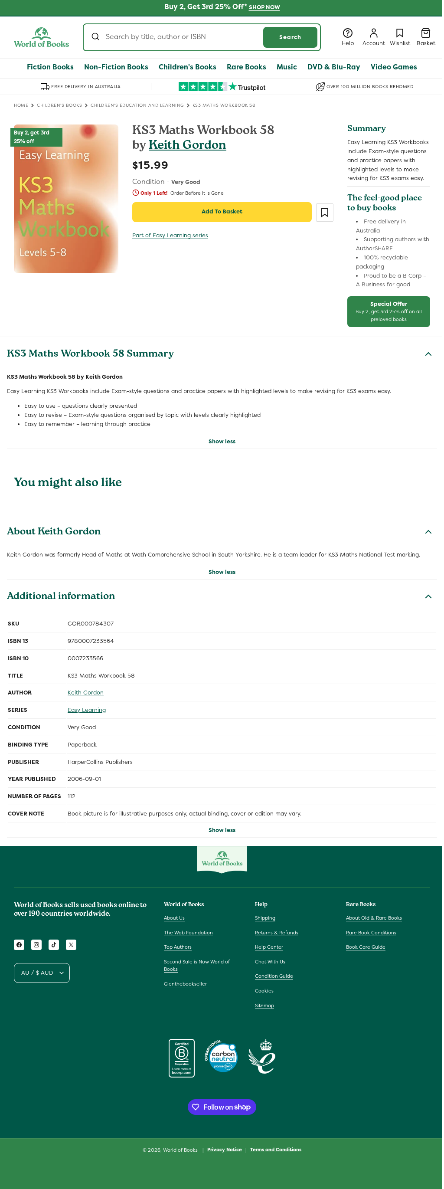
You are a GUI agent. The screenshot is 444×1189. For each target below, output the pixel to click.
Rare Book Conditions (371, 932)
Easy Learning (87, 710)
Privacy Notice (224, 1149)
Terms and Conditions (275, 1149)
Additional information (61, 597)
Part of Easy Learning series (170, 235)
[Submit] (96, 37)
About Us (174, 917)
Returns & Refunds (276, 932)
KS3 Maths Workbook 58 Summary (90, 354)
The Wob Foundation (188, 932)
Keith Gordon (187, 146)
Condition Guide (274, 976)
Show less (222, 441)
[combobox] (202, 37)
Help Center (269, 947)
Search (290, 37)
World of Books (181, 1150)
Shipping (265, 917)
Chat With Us (270, 961)
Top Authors (178, 947)
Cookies (264, 990)
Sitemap (264, 1005)
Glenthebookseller (185, 983)
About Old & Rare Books (374, 917)
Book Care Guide (365, 947)
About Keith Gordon (54, 532)
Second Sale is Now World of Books (197, 965)
